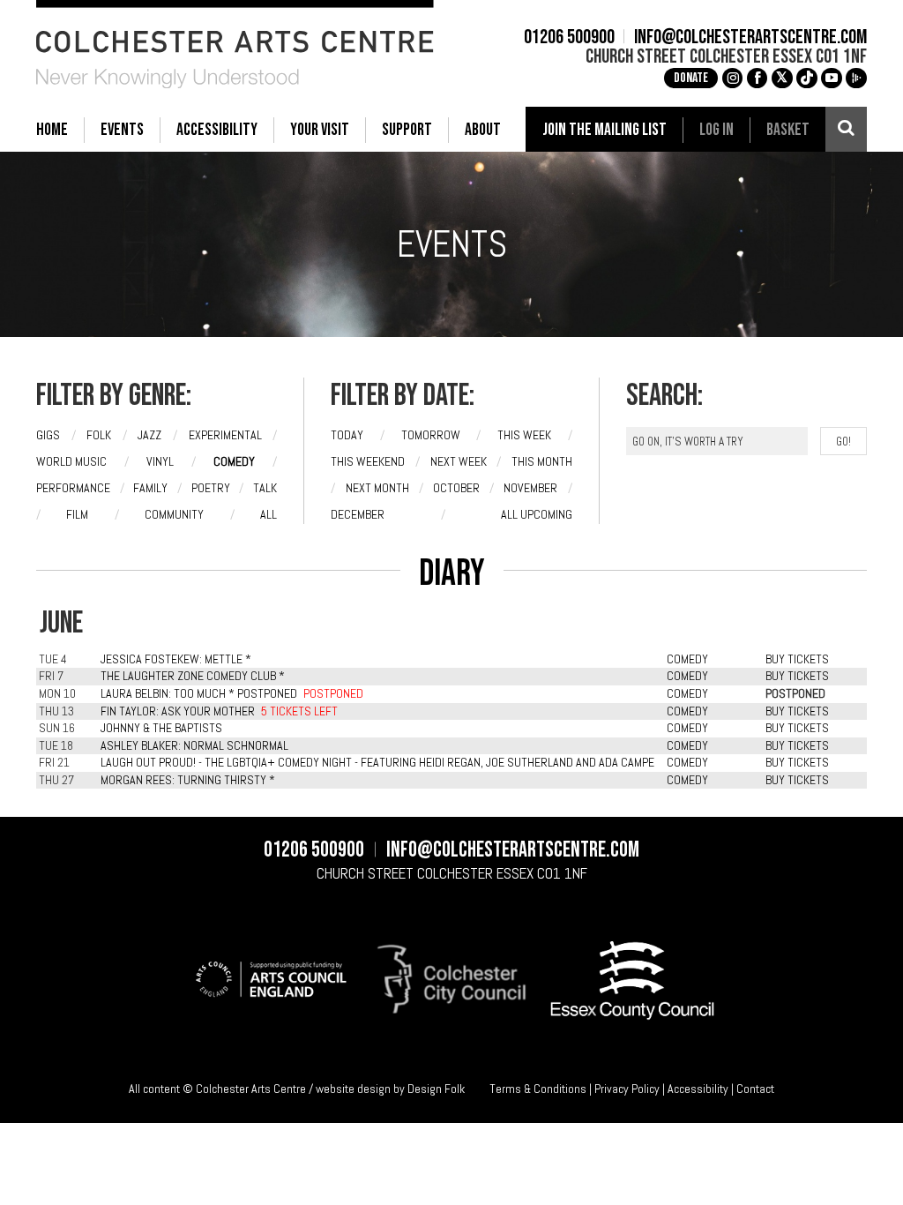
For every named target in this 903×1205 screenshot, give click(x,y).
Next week (458, 461)
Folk (98, 435)
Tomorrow (430, 435)
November (530, 488)
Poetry (210, 488)
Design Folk (436, 1088)
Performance (73, 488)
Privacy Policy (627, 1088)
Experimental (225, 435)
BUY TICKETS (797, 659)
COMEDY (687, 659)
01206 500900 (569, 38)
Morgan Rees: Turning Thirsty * (188, 780)
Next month (377, 488)
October (456, 488)
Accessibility (698, 1088)
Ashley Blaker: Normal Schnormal (194, 745)
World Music (71, 461)
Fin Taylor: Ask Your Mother (178, 711)
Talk (265, 488)
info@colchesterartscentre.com (750, 38)
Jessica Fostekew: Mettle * (176, 659)
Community (174, 514)
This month (541, 461)
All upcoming (536, 514)
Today (347, 435)
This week (524, 435)
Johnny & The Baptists (161, 728)
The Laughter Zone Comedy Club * (193, 676)
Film (77, 514)
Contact (755, 1088)
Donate (691, 78)
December (357, 514)
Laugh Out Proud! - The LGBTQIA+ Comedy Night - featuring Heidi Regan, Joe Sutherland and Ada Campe (377, 762)
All (268, 514)
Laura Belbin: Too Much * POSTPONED (199, 693)
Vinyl (160, 461)
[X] (782, 78)
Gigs (48, 435)
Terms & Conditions (537, 1088)
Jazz (149, 435)
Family (150, 488)
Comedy (234, 461)
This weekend (368, 461)
